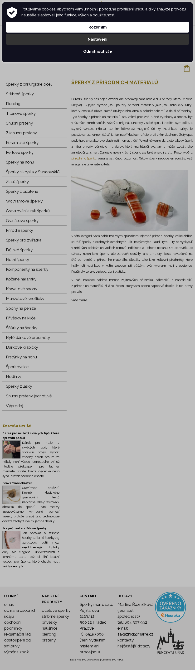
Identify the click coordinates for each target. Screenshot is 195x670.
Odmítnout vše (97, 51)
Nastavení (97, 39)
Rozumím (97, 27)
